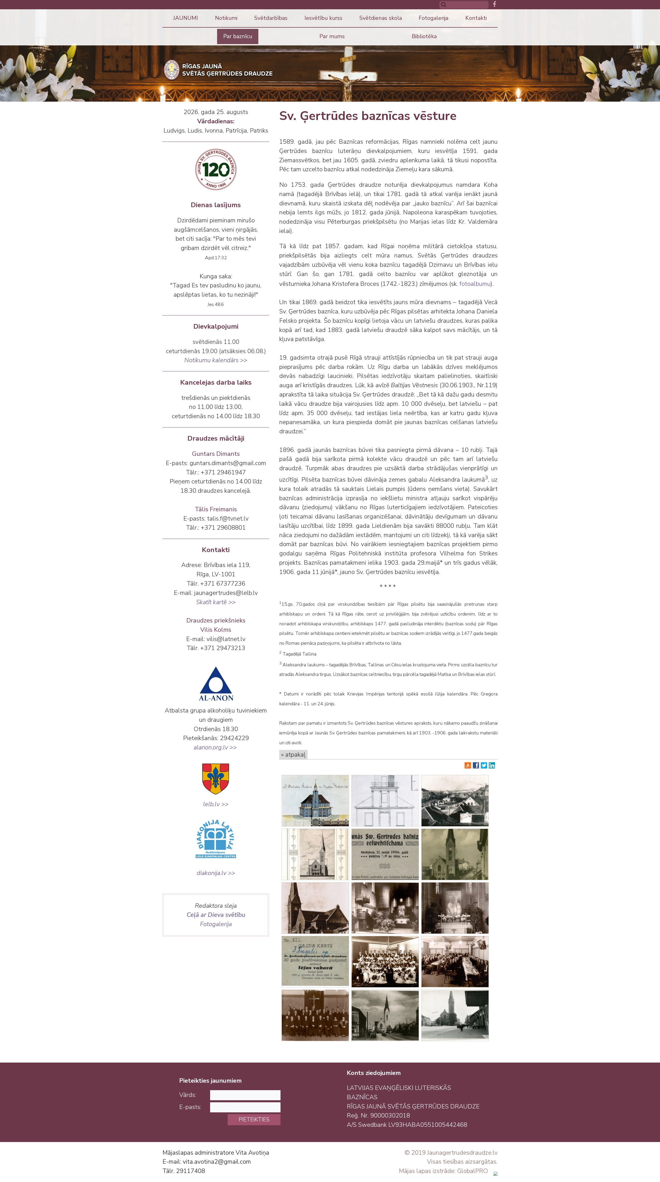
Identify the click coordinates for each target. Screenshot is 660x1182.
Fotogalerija (433, 18)
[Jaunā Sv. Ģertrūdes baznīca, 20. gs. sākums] (315, 908)
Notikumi (226, 18)
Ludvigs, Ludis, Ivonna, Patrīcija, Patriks (215, 130)
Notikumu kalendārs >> (215, 360)
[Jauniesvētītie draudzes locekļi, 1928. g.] (385, 961)
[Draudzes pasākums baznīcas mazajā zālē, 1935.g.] (455, 961)
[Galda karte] (315, 961)
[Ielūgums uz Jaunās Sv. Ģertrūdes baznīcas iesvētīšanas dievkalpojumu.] (385, 854)
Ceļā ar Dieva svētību (216, 915)
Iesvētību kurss (323, 18)
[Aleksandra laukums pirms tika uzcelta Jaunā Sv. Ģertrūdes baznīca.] (455, 800)
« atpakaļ (293, 754)
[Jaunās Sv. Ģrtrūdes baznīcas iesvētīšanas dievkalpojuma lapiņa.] (315, 854)
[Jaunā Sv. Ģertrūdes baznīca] (385, 908)
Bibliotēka (424, 36)
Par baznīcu (237, 36)
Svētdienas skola (380, 18)
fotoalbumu (475, 284)
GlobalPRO (472, 1171)
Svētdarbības (270, 18)
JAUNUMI (185, 18)
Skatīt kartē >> (216, 602)
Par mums (332, 36)
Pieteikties (254, 1119)
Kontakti (476, 18)
